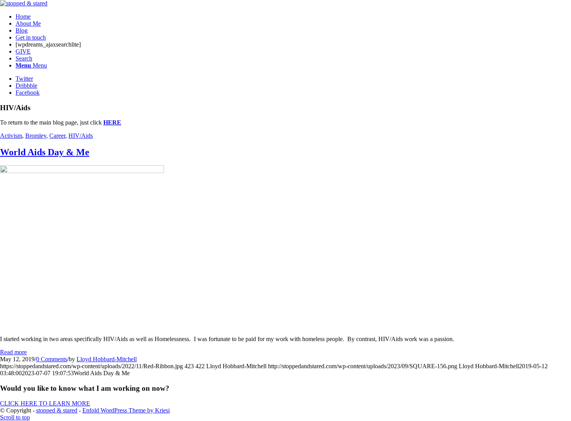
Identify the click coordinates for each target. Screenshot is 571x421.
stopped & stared (56, 410)
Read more (13, 352)
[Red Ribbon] (82, 171)
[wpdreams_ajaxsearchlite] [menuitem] (48, 44)
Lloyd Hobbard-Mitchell (107, 359)
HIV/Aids (80, 135)
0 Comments (51, 359)
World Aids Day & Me (44, 152)
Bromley (35, 135)
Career (57, 135)
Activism (11, 135)
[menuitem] (293, 16)
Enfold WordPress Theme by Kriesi (126, 410)
